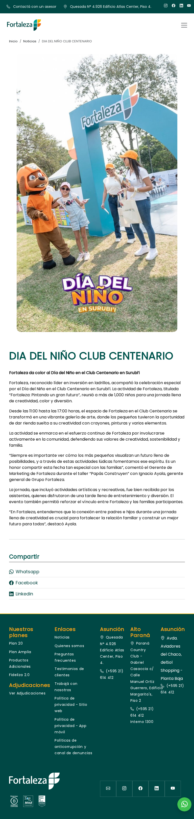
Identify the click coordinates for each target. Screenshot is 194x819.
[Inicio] (24, 25)
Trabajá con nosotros (66, 686)
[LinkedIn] (181, 6)
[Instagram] (166, 6)
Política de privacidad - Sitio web (71, 704)
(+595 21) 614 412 (111, 674)
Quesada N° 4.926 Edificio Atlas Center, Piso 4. (112, 650)
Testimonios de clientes (69, 672)
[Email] (108, 789)
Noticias (29, 41)
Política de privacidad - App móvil (70, 726)
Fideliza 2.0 (19, 674)
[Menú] (184, 25)
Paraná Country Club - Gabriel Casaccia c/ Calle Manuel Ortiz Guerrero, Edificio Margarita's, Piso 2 (142, 672)
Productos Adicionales (20, 663)
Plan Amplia (20, 651)
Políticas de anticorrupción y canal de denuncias (73, 746)
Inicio (13, 41)
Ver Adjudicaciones (27, 693)
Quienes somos (69, 645)
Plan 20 (16, 643)
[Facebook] (174, 6)
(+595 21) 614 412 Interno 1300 (142, 715)
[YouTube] (189, 6)
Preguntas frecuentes (65, 657)
